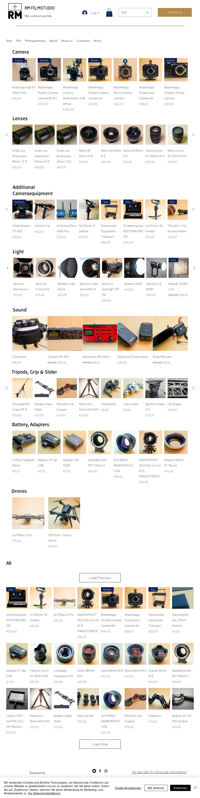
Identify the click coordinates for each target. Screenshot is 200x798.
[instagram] (106, 771)
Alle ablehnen (156, 788)
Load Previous (100, 577)
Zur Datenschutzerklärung (44, 793)
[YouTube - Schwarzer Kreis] (94, 771)
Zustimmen (180, 788)
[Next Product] (193, 134)
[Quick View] (74, 69)
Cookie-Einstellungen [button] (128, 788)
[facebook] (100, 771)
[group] (100, 85)
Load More (100, 744)
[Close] (195, 788)
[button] (109, 13)
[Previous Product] (6, 134)
